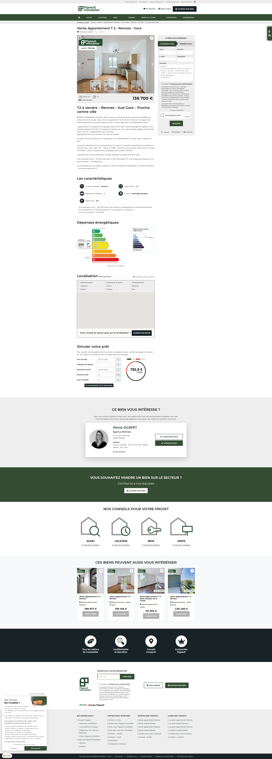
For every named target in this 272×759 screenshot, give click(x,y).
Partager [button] (177, 132)
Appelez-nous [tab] (186, 44)
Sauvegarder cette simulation (99, 385)
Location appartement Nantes (180, 727)
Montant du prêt (84, 369)
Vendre (131, 17)
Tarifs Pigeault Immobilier (90, 736)
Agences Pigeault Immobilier (89, 740)
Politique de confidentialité (164, 756)
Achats (99, 22)
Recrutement (186, 2)
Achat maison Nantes (147, 730)
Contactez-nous (172, 2)
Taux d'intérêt (83, 380)
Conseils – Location (176, 737)
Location (102, 17)
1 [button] (88, 592)
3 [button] (93, 592)
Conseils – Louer (115, 737)
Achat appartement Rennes (149, 720)
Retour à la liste (83, 22)
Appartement (108, 22)
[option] (116, 64)
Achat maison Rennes (147, 723)
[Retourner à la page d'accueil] (90, 9)
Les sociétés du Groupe (89, 727)
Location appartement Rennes (181, 720)
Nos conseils (130, 2)
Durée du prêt (82, 375)
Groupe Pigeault (156, 2)
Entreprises (188, 17)
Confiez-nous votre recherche (150, 734)
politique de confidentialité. (181, 84)
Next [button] (152, 64)
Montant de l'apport (85, 364)
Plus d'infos (119, 452)
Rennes (116, 22)
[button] (269, 31)
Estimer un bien (115, 720)
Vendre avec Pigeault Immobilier (121, 723)
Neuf (115, 17)
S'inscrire (127, 677)
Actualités (143, 2)
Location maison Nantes (178, 730)
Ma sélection (150, 9)
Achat (89, 17)
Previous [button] (79, 64)
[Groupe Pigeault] (92, 705)
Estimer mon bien (186, 9)
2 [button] (91, 592)
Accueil (93, 22)
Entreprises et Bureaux (117, 744)
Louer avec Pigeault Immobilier (121, 727)
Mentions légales (146, 756)
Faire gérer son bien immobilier (121, 730)
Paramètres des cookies (185, 756)
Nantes (83, 746)
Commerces (171, 17)
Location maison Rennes (178, 723)
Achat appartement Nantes (149, 727)
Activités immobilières (88, 723)
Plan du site (119, 756)
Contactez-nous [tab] (168, 44)
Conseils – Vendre (115, 734)
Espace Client (166, 9)
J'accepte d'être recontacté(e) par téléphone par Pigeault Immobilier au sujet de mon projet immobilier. (176, 105)
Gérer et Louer (148, 17)
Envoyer (176, 123)
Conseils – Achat (145, 737)
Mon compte (154, 685)
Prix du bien (82, 359)
